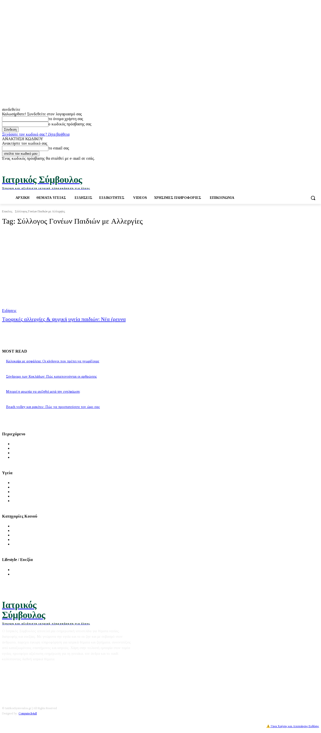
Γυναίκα (19, 530)
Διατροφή (20, 569)
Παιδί (16, 535)
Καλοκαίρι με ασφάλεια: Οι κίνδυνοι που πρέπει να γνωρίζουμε (52, 361)
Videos (18, 457)
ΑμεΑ (17, 544)
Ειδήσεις (9, 310)
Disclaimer (28, 668)
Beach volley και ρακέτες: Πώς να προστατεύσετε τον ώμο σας (53, 407)
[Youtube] (309, 164)
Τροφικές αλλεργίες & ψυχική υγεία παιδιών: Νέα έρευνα (64, 319)
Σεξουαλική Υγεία (27, 501)
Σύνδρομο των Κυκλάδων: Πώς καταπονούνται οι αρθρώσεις (51, 376)
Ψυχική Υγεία (23, 492)
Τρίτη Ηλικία (23, 539)
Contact (47, 668)
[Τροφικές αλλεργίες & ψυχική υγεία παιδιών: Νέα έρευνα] (84, 272)
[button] (313, 198)
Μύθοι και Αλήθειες (29, 453)
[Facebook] (295, 164)
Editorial (9, 668)
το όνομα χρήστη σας (65, 119)
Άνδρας (18, 526)
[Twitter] (302, 164)
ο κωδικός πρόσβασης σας (70, 124)
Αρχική (18, 444)
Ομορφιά (19, 574)
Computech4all (28, 713)
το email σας (58, 148)
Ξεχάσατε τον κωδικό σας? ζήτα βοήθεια (35, 134)
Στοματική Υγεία (26, 496)
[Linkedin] (316, 164)
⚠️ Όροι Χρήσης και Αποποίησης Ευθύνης (292, 726)
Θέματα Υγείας (24, 482)
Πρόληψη (20, 487)
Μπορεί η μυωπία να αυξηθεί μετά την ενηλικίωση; (43, 391)
